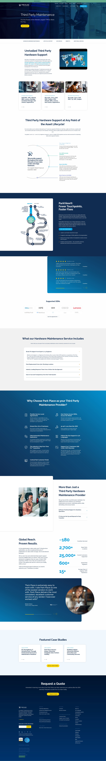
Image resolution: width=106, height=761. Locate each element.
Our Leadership (78, 710)
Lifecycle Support (48, 41)
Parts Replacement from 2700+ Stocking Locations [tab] (39, 364)
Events (76, 717)
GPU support (31, 63)
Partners (70, 3)
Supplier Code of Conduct (64, 718)
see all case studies (53, 665)
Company (66, 3)
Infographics (77, 735)
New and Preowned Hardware (45, 721)
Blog (76, 739)
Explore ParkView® (65, 229)
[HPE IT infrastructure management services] (41, 308)
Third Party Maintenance (43, 708)
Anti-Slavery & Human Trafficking (24, 751)
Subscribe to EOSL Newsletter (26, 723)
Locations (77, 719)
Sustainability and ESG (79, 712)
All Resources (77, 742)
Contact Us (83, 6)
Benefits (68, 41)
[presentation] (84, 288)
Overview (61, 708)
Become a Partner (62, 710)
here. (68, 148)
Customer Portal (79, 3)
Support (74, 3)
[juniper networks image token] (77, 313)
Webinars (77, 732)
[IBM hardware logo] (53, 308)
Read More (85, 266)
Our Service (59, 41)
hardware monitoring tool (40, 439)
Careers (76, 722)
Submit (28, 726)
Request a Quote (53, 694)
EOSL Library (61, 3)
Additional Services (79, 41)
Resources (56, 3)
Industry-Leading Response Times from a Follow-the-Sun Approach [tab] (44, 369)
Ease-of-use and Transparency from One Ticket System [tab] (41, 374)
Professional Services (43, 712)
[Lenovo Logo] (77, 308)
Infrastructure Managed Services (45, 710)
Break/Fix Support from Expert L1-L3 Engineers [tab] (39, 351)
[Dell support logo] (53, 313)
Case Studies (77, 730)
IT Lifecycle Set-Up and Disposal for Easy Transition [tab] (70, 517)
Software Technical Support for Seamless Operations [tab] (70, 510)
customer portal (40, 463)
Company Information (22, 753)
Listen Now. (64, 1)
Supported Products (79, 741)
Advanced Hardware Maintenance (31, 41)
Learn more (46, 452)
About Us (77, 708)
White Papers (77, 737)
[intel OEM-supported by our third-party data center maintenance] (65, 313)
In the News (77, 715)
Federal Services (78, 724)
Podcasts (77, 734)
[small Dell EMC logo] (29, 308)
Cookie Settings (21, 756)
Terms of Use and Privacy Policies (24, 748)
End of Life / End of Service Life (45, 727)
